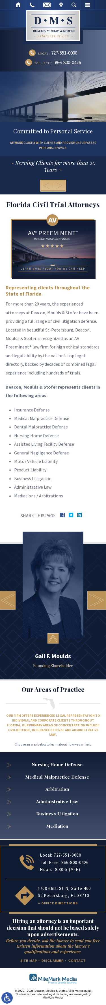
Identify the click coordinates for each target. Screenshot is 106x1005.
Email (47, 5)
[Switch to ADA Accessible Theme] (7, 998)
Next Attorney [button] (96, 600)
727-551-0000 (67, 855)
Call (32, 5)
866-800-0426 (75, 862)
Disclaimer (53, 960)
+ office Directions (58, 903)
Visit (61, 5)
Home (18, 5)
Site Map (28, 960)
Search (74, 5)
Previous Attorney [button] (8, 600)
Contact (77, 960)
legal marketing (58, 994)
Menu (87, 5)
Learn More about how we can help (53, 268)
